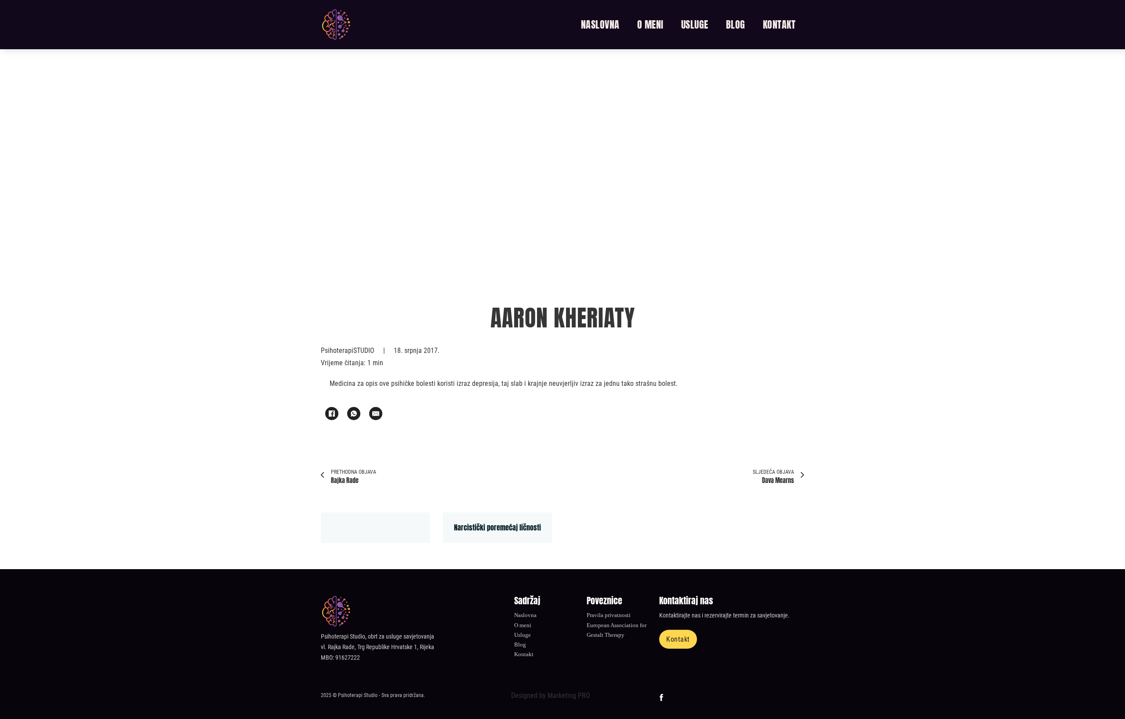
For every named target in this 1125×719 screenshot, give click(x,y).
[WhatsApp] (353, 413)
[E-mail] (375, 413)
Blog (735, 24)
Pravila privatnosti (609, 615)
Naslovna (600, 24)
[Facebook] (331, 413)
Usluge (694, 24)
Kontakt (779, 24)
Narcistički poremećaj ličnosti (497, 527)
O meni (650, 24)
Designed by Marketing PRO (550, 695)
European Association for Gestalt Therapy (616, 630)
